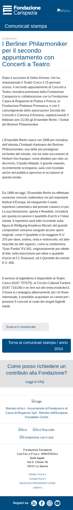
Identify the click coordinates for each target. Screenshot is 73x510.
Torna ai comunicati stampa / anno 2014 (38, 345)
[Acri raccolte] (44, 429)
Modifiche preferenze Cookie (37, 483)
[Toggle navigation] (63, 11)
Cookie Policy (37, 479)
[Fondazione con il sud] (36, 437)
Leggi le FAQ (35, 382)
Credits (37, 487)
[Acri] (22, 429)
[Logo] (22, 11)
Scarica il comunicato (21, 327)
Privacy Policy (37, 474)
